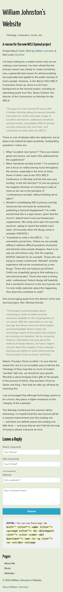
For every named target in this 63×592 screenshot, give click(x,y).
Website (7, 474)
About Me (9, 563)
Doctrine (19, 54)
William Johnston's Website (24, 18)
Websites (9, 573)
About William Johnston (16, 587)
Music (7, 568)
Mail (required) (11, 458)
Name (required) (12, 446)
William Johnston (44, 50)
